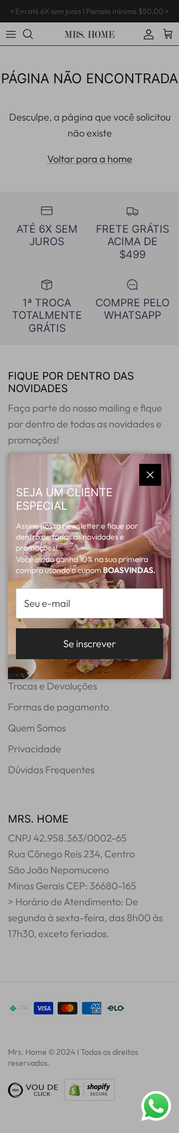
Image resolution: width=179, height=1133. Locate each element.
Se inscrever (89, 643)
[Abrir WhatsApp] (156, 1106)
